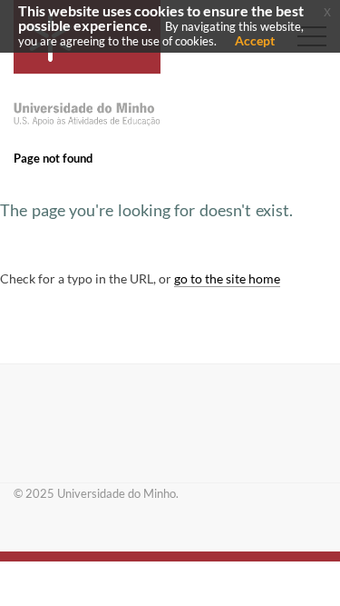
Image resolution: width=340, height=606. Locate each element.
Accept (255, 40)
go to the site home (227, 278)
